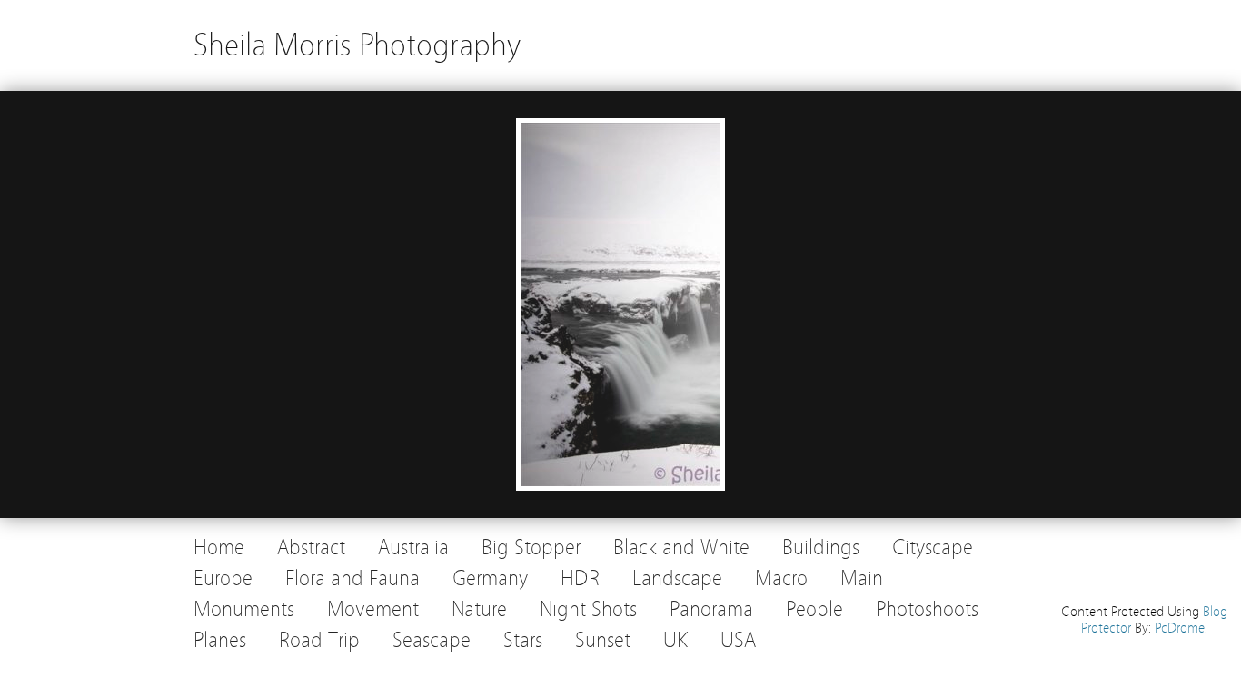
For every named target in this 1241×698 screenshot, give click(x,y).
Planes (220, 640)
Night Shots (588, 609)
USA (738, 640)
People (814, 609)
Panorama (711, 609)
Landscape (677, 578)
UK (675, 640)
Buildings (820, 547)
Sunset (602, 640)
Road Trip (319, 640)
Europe (223, 578)
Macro (781, 578)
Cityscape (932, 547)
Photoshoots (927, 609)
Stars (522, 640)
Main (861, 578)
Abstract (311, 547)
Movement (373, 609)
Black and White (681, 547)
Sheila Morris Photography (357, 45)
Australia (413, 547)
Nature (479, 609)
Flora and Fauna (352, 578)
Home (219, 547)
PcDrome (1180, 628)
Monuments (244, 609)
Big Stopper (531, 547)
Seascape (431, 640)
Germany (490, 578)
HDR (580, 578)
